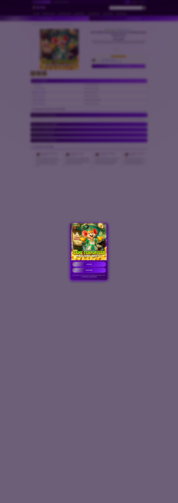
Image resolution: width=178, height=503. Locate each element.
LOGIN (89, 264)
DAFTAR (89, 270)
